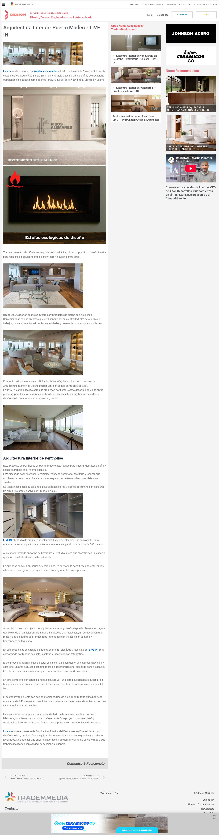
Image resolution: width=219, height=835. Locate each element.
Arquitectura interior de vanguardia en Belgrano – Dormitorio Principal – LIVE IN (135, 59)
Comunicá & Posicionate (86, 763)
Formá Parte (199, 4)
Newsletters (172, 4)
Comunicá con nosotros (152, 4)
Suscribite (185, 4)
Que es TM (133, 4)
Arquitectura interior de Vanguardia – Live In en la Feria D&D (134, 89)
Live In (7, 731)
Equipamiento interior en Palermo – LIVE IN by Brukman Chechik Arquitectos (136, 118)
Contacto (212, 4)
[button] (4, 4)
